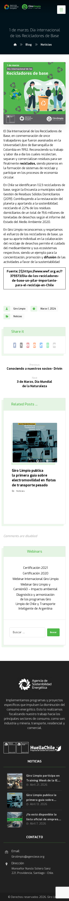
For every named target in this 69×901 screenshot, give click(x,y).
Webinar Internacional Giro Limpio (35, 579)
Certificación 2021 (35, 568)
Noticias (17, 316)
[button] (61, 9)
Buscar (53, 632)
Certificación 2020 (35, 573)
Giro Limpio (19, 308)
